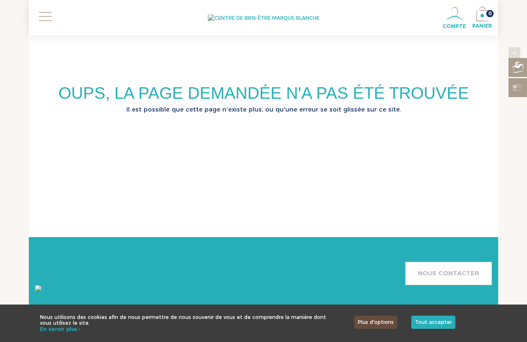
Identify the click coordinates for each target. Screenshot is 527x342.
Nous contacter (448, 273)
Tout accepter (433, 322)
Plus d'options (376, 322)
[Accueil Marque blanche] (263, 18)
